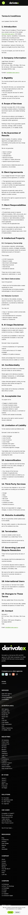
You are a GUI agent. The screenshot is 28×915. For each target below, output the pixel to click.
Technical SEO (6, 695)
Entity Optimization (7, 724)
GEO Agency (5, 709)
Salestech (4, 751)
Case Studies (5, 843)
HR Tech (4, 747)
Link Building (5, 699)
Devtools (4, 746)
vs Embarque (5, 884)
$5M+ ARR (5, 784)
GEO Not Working (6, 821)
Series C (4, 782)
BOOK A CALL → (7, 905)
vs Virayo (4, 890)
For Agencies (5, 803)
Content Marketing (7, 697)
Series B (4, 780)
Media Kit (4, 865)
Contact (4, 861)
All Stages (4, 787)
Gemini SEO (5, 716)
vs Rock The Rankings (8, 886)
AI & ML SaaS (5, 764)
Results (4, 867)
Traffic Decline (6, 819)
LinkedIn (4, 683)
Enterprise (4, 786)
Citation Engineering (7, 728)
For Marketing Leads (7, 800)
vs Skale (4, 891)
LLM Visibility (5, 722)
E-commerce (5, 759)
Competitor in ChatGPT (8, 813)
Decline (17, 912)
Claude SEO (5, 714)
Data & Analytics (6, 766)
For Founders (5, 798)
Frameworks (5, 839)
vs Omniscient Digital (7, 895)
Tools (3, 847)
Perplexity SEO (6, 713)
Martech (4, 749)
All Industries (5, 740)
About (3, 859)
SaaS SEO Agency (7, 693)
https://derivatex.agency (8, 34)
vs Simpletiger (5, 888)
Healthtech (5, 753)
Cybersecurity (5, 744)
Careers (4, 863)
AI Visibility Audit (6, 730)
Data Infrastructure (7, 768)
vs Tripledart (5, 893)
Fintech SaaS (5, 742)
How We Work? (6, 868)
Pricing (3, 870)
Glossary (4, 841)
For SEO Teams (6, 801)
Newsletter (5, 849)
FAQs (3, 872)
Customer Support (7, 763)
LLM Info (4, 874)
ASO (3, 726)
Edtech (3, 757)
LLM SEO (4, 720)
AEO (3, 718)
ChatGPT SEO (5, 711)
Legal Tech (5, 755)
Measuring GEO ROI (7, 817)
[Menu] (3, 2)
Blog (3, 837)
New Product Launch (7, 823)
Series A (4, 778)
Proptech (4, 761)
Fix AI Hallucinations (7, 815)
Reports (4, 845)
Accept (10, 912)
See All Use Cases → (7, 828)
